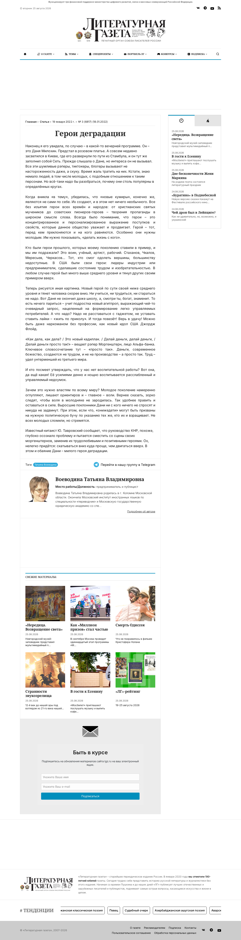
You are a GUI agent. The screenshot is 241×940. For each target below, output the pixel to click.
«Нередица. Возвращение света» (192, 137)
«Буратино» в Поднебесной (194, 195)
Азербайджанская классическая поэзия (65, 910)
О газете (135, 927)
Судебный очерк (127, 910)
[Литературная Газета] (120, 30)
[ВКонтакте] (198, 8)
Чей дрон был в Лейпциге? (194, 212)
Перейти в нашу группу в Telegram (128, 465)
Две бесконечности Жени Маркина (192, 176)
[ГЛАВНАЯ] (25, 54)
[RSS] (219, 8)
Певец (104, 910)
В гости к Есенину (186, 156)
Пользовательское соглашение (131, 932)
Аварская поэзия (214, 910)
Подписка (175, 927)
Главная (31, 121)
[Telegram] (205, 8)
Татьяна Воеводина (45, 464)
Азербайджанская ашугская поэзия (170, 910)
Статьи (44, 121)
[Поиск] (217, 54)
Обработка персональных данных (175, 932)
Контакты (190, 927)
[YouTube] (212, 8)
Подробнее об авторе (141, 511)
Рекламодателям (154, 927)
